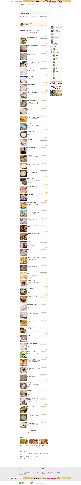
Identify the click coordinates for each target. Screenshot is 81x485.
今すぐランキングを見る (42, 25)
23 (38, 432)
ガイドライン (25, 474)
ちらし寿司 (32, 456)
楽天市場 (61, 2)
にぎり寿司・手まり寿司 (23, 458)
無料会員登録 (60, 6)
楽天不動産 (43, 471)
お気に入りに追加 (44, 37)
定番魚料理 (34, 471)
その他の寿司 (22, 456)
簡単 (37, 471)
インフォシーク (50, 2)
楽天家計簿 (54, 2)
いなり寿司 (27, 456)
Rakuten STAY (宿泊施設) (50, 472)
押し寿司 (30, 458)
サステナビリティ (42, 483)
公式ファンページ (21, 474)
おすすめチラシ (58, 2)
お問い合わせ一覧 (37, 483)
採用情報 (40, 480)
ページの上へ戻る (61, 467)
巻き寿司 (34, 458)
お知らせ (25, 475)
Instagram (59, 472)
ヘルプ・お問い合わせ (26, 472)
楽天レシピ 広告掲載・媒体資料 (45, 480)
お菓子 (33, 473)
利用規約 (25, 473)
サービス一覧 (31, 483)
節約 (37, 472)
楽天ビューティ (44, 472)
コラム (19, 473)
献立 (19, 472)
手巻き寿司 (36, 456)
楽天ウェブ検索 (49, 471)
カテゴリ (20, 471)
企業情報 (29, 480)
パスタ (33, 472)
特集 (19, 475)
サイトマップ (25, 471)
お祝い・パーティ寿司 (40, 458)
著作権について (37, 480)
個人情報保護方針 (33, 480)
